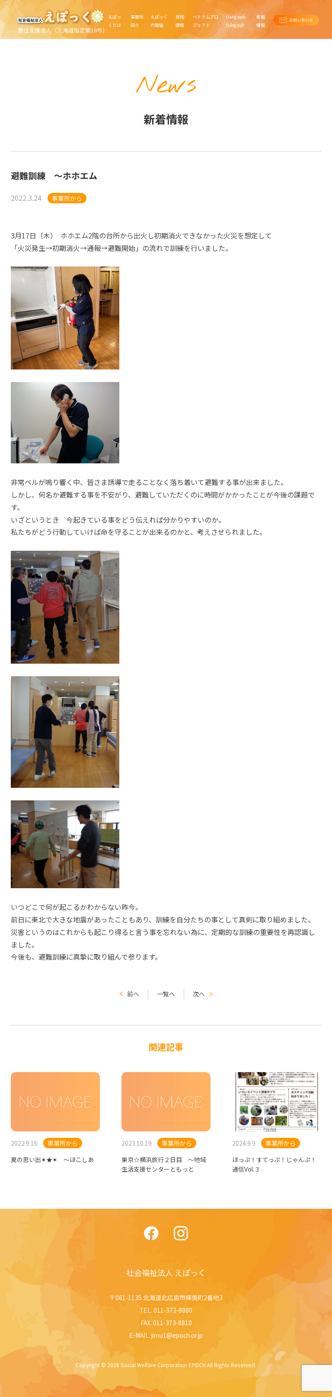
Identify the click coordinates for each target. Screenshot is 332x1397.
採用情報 (180, 20)
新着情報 (260, 20)
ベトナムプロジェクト (205, 20)
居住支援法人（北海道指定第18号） (63, 30)
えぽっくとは (114, 20)
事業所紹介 (137, 20)
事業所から (67, 198)
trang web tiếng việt (236, 20)
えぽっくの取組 (159, 20)
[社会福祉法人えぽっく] (62, 16)
